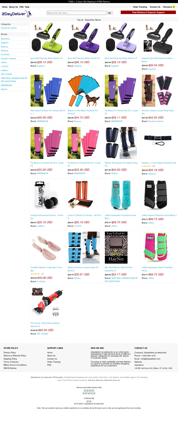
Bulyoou (4, 46)
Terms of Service (11, 361)
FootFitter (5, 54)
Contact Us (155, 6)
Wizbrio (4, 89)
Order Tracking (140, 6)
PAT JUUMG (6, 74)
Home (5, 6)
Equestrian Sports (9, 27)
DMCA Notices (10, 368)
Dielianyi (4, 50)
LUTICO (4, 66)
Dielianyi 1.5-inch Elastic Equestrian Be (159, 162)
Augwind (4, 42)
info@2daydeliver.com (150, 358)
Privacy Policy (10, 352)
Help (27, 6)
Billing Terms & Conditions (15, 364)
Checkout (167, 6)
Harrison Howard (8, 58)
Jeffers (4, 62)
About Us (13, 6)
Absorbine (5, 38)
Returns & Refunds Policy (15, 355)
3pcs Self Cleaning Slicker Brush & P (47, 58)
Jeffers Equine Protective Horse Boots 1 (159, 215)
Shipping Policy (11, 358)
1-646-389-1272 (148, 355)
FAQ (21, 6)
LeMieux (4, 70)
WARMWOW (6, 85)
